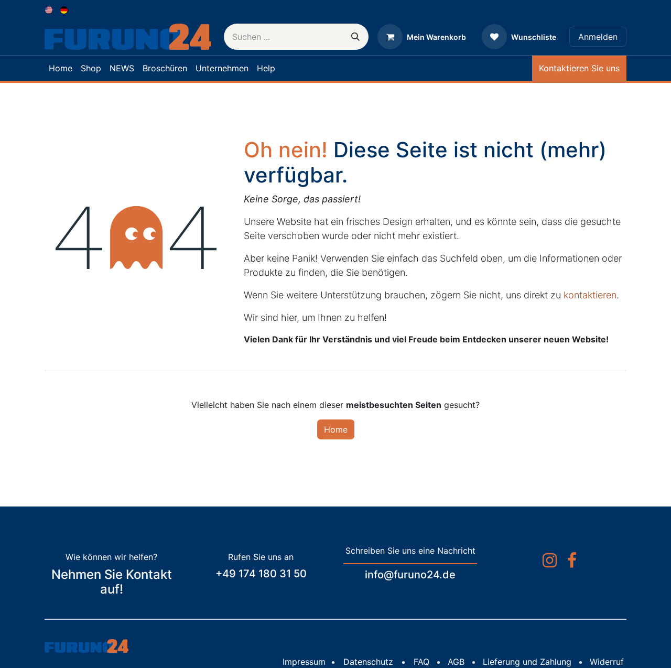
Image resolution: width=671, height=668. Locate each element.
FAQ (421, 661)
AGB (456, 661)
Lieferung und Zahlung (527, 661)
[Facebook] (572, 560)
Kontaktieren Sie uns (579, 68)
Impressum (304, 661)
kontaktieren (590, 294)
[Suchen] (355, 37)
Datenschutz (368, 661)
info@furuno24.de (410, 574)
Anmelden (598, 36)
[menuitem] (49, 9)
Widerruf (607, 661)
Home (336, 429)
